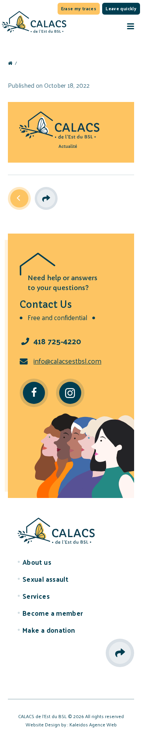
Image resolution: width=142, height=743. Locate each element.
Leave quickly (121, 8)
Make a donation (48, 630)
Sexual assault (45, 579)
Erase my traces (79, 8)
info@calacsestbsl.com (67, 360)
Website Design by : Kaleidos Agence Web (71, 724)
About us (36, 562)
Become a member (52, 613)
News (19, 197)
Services (36, 596)
